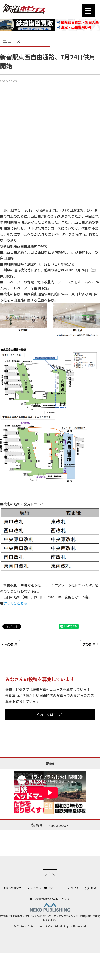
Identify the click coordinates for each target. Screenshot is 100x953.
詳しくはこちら (15, 603)
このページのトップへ (50, 873)
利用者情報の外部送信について (50, 899)
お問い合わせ (12, 888)
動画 (50, 763)
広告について (70, 888)
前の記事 (11, 644)
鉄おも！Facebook (50, 825)
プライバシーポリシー (41, 888)
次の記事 (89, 644)
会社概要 (91, 888)
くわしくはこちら (50, 714)
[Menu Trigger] (88, 10)
